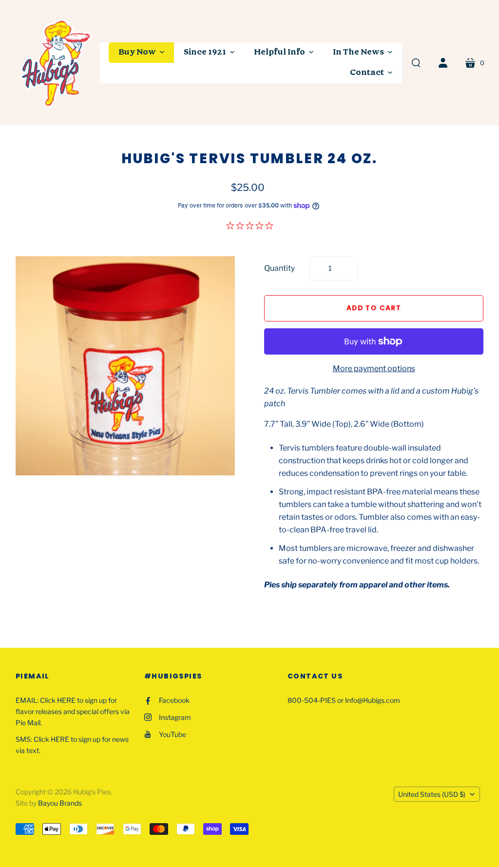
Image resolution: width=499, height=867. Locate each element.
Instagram (175, 717)
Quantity (279, 268)
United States (431, 794)
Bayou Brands (60, 803)
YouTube (172, 734)
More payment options (374, 368)
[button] (141, 52)
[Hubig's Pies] (57, 63)
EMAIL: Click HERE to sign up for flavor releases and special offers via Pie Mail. (73, 711)
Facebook (174, 700)
